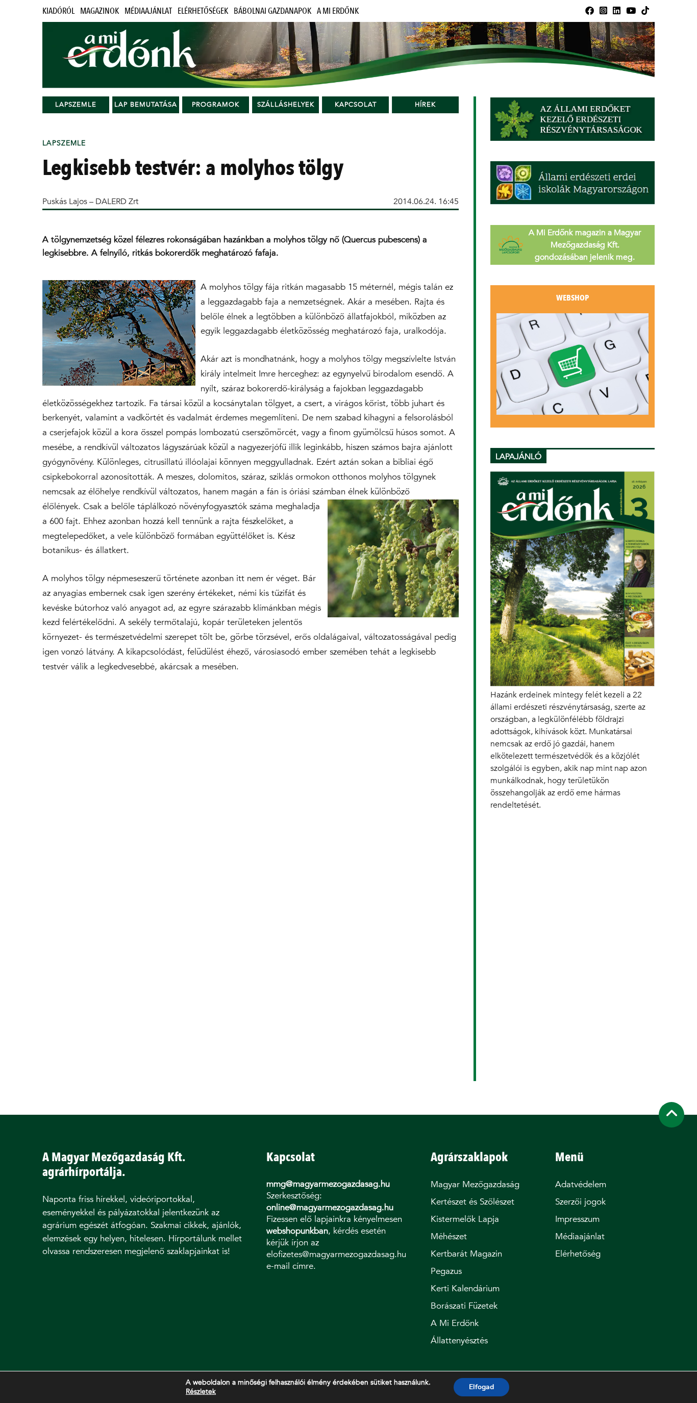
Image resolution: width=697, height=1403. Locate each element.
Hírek (425, 104)
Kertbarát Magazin (466, 1254)
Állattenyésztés (459, 1340)
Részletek (201, 1391)
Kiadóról (58, 11)
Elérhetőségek (203, 11)
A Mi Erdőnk (338, 11)
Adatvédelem (580, 1184)
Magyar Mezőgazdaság (475, 1184)
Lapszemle (75, 104)
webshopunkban (297, 1231)
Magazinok (99, 11)
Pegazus (446, 1271)
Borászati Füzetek (464, 1306)
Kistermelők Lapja (465, 1219)
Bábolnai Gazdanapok (272, 11)
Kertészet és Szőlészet (472, 1202)
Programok (215, 104)
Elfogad (481, 1387)
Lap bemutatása (145, 104)
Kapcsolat (356, 104)
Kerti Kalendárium (465, 1288)
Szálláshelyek (285, 104)
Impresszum (577, 1219)
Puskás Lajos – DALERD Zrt (90, 201)
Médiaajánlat (148, 11)
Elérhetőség (578, 1254)
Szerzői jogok (580, 1202)
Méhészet (449, 1236)
